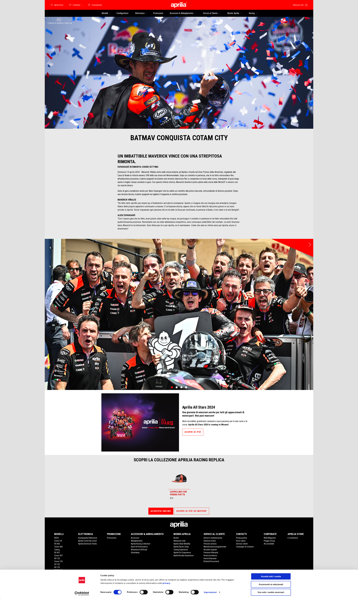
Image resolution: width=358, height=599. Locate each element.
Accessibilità (269, 544)
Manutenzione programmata (215, 547)
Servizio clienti (242, 544)
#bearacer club (179, 541)
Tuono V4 (58, 541)
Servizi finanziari (210, 558)
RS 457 (57, 552)
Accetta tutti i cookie (271, 576)
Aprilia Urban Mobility (182, 544)
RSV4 (56, 538)
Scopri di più (193, 432)
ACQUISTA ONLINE (161, 511)
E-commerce (293, 538)
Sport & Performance (139, 547)
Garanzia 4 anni (210, 541)
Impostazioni (210, 592)
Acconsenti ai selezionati (271, 584)
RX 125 (57, 567)
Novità (176, 538)
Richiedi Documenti (211, 561)
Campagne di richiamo (245, 547)
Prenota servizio (210, 544)
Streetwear (135, 552)
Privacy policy (241, 538)
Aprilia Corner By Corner (87, 541)
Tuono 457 (58, 555)
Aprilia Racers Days (181, 547)
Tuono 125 (58, 561)
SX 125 (57, 564)
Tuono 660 (58, 547)
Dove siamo (241, 541)
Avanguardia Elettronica (87, 538)
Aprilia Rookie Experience (184, 555)
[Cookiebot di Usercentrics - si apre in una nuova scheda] (82, 593)
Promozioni (111, 538)
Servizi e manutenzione (213, 538)
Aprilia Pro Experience (182, 552)
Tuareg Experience (181, 549)
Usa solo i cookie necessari (271, 592)
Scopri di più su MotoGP (191, 511)
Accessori (135, 538)
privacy (166, 583)
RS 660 (57, 544)
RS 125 (57, 558)
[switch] (144, 592)
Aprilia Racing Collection (140, 544)
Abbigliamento (137, 541)
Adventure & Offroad (139, 549)
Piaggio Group (269, 541)
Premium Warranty (211, 552)
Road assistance (210, 555)
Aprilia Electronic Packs (87, 544)
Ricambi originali (210, 549)
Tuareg (57, 549)
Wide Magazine (270, 538)
